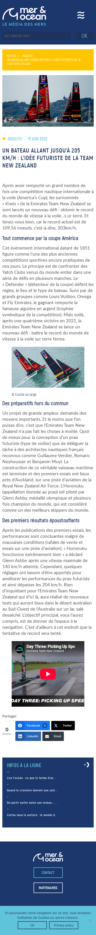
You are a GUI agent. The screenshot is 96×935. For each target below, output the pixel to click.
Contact (48, 872)
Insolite (27, 56)
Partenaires (48, 887)
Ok (32, 925)
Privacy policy (64, 925)
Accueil (12, 56)
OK (84, 35)
